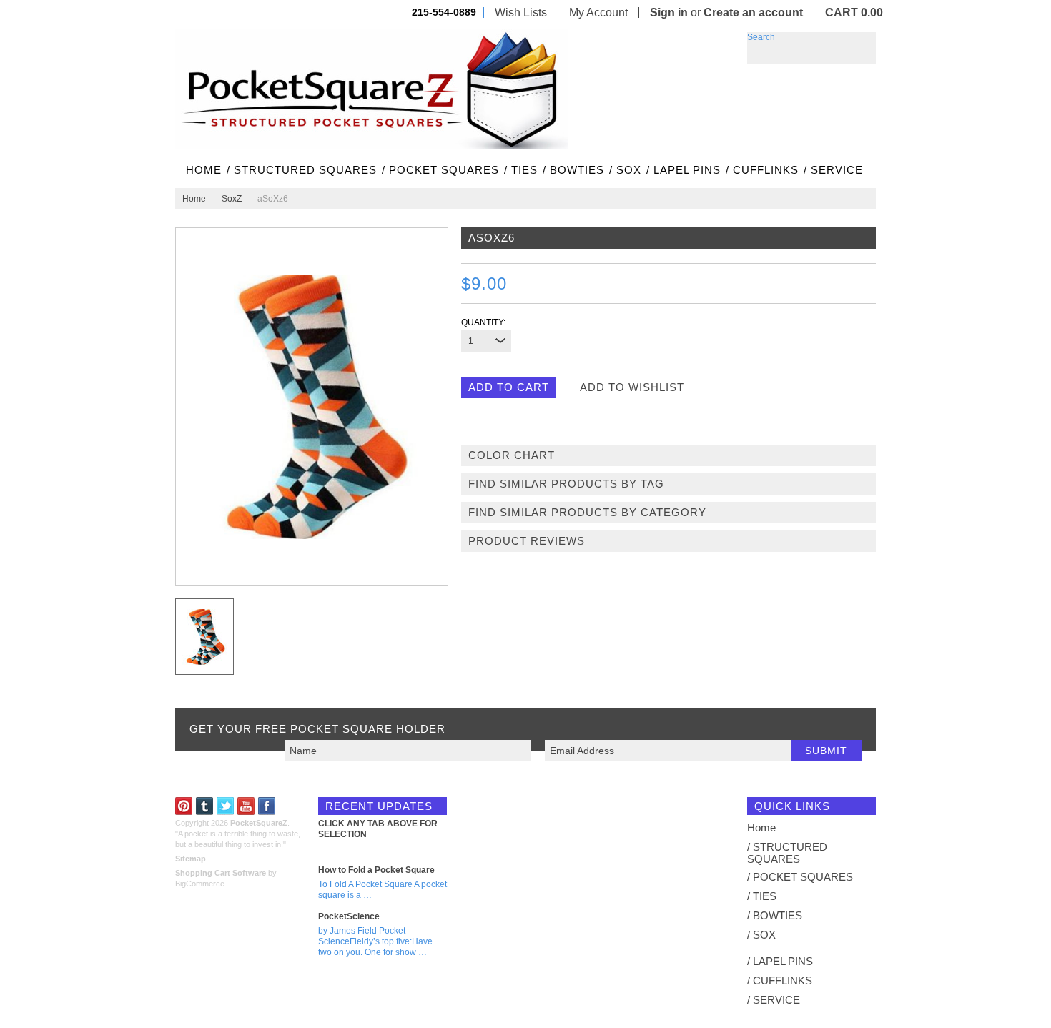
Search (761, 37)
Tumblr (205, 806)
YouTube (246, 806)
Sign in (669, 12)
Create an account (753, 12)
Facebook (267, 806)
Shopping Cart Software (220, 873)
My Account (598, 12)
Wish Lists (521, 12)
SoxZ (232, 199)
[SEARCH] (865, 43)
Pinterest (184, 806)
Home (194, 199)
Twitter (226, 806)
